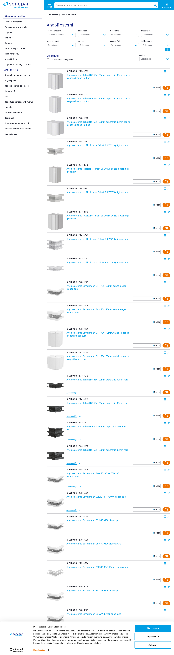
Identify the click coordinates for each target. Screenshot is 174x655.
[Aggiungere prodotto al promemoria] (168, 71)
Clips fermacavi (11, 54)
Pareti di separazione (14, 48)
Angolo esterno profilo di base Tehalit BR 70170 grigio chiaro (97, 192)
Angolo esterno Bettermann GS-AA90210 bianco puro (93, 614)
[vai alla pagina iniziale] (23, 5)
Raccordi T (9, 91)
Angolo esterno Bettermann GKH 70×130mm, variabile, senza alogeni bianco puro (97, 357)
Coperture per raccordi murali (18, 102)
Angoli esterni (11, 70)
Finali (7, 96)
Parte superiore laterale (15, 27)
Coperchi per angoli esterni (17, 75)
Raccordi (8, 43)
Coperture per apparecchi (16, 123)
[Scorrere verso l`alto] (166, 66)
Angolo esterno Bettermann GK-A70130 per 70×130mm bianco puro (94, 475)
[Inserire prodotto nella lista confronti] (164, 71)
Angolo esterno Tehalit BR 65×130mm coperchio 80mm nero (97, 403)
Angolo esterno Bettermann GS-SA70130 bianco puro (93, 520)
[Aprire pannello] (167, 49)
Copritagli (9, 118)
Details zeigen (39, 650)
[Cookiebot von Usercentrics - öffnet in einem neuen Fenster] (16, 650)
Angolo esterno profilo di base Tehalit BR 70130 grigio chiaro (97, 145)
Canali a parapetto (13, 22)
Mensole (8, 38)
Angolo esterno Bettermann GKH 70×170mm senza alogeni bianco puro (96, 311)
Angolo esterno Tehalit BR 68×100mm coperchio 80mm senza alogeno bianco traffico (98, 123)
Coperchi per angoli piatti (16, 86)
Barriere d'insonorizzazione (17, 128)
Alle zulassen (153, 628)
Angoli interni (10, 59)
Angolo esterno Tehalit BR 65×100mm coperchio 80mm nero (97, 379)
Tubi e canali (53, 15)
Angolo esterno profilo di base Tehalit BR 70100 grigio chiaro (97, 262)
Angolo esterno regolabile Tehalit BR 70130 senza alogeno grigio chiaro (98, 217)
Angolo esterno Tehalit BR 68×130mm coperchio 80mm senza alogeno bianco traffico (98, 76)
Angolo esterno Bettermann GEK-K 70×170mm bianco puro (96, 496)
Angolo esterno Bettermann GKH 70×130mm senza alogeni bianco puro (96, 287)
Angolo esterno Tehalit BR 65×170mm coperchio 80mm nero (97, 450)
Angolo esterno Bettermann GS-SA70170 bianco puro (93, 543)
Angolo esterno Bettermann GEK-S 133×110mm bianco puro (97, 567)
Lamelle (8, 107)
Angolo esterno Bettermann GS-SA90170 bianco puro (93, 590)
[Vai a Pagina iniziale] (46, 15)
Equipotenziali (11, 134)
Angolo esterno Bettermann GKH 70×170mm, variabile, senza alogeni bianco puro (97, 334)
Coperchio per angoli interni (17, 64)
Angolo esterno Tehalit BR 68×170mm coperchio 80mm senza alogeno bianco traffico (98, 100)
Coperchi (8, 32)
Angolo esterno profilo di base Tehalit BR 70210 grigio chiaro (97, 239)
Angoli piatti (10, 80)
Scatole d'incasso (13, 112)
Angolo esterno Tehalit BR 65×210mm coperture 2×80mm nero (96, 428)
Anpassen (151, 636)
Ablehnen (153, 645)
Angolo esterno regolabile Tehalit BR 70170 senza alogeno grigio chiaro (98, 170)
